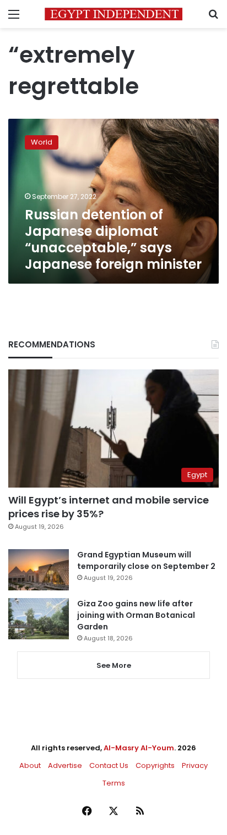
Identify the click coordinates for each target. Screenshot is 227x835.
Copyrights (155, 765)
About (30, 765)
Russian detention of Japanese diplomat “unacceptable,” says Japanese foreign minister (113, 239)
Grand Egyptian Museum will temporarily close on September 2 (146, 560)
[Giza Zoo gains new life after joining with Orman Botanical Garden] (38, 618)
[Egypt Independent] (113, 14)
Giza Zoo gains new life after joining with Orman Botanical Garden (136, 615)
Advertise (65, 765)
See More (113, 665)
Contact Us (108, 765)
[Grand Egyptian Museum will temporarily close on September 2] (38, 569)
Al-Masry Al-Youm (139, 748)
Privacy (195, 765)
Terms (113, 783)
